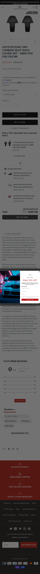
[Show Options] (37, 288)
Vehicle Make (24, 286)
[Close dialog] (38, 271)
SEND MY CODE (29, 299)
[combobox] (29, 288)
